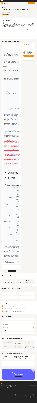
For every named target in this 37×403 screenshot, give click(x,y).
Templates (2, 394)
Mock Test (31, 397)
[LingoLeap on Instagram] (34, 385)
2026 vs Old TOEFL (32, 394)
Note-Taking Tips (25, 396)
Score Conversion (32, 395)
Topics (1, 396)
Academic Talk (24, 395)
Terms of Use (30, 400)
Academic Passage (17, 393)
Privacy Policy (34, 400)
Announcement (24, 394)
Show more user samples (11, 270)
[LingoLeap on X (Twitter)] (32, 385)
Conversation (24, 393)
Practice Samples (32, 396)
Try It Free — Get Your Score (28, 55)
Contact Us (26, 400)
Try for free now (18, 376)
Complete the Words (17, 395)
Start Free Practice (5, 14)
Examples (2, 395)
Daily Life (16, 394)
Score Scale (31, 393)
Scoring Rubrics (2, 393)
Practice (9, 395)
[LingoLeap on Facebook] (35, 385)
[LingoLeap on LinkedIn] (30, 385)
